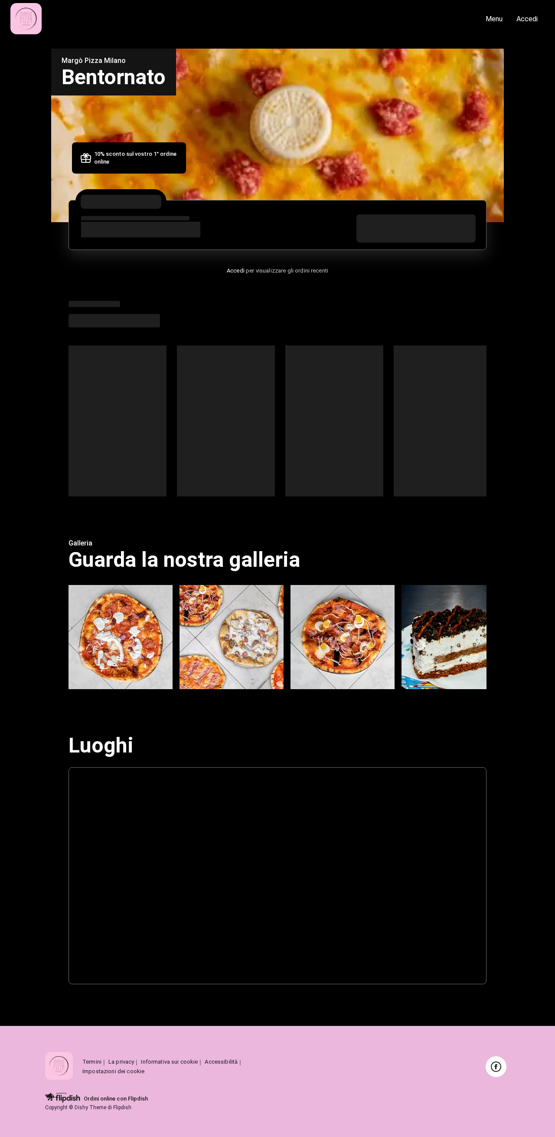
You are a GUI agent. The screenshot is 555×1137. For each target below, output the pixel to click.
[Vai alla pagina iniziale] (216, 19)
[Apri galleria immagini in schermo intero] (121, 637)
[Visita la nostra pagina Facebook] (496, 1066)
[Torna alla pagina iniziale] (59, 1066)
